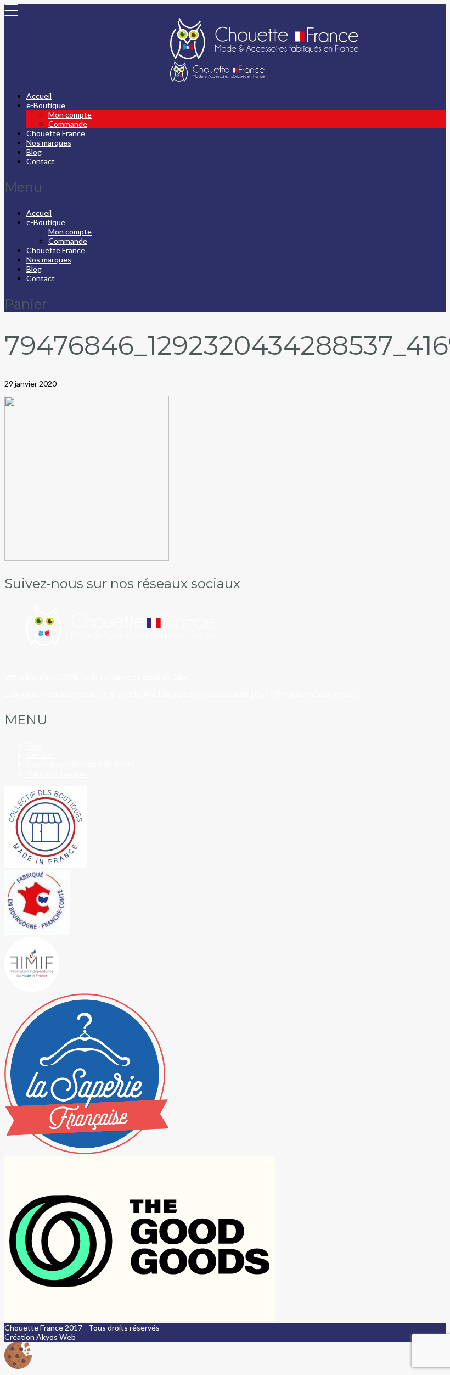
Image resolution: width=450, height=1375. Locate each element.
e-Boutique (45, 105)
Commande (67, 123)
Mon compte (70, 114)
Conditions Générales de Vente (80, 764)
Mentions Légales (56, 773)
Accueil (39, 95)
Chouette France (55, 133)
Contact (40, 161)
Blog (34, 151)
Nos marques (48, 142)
